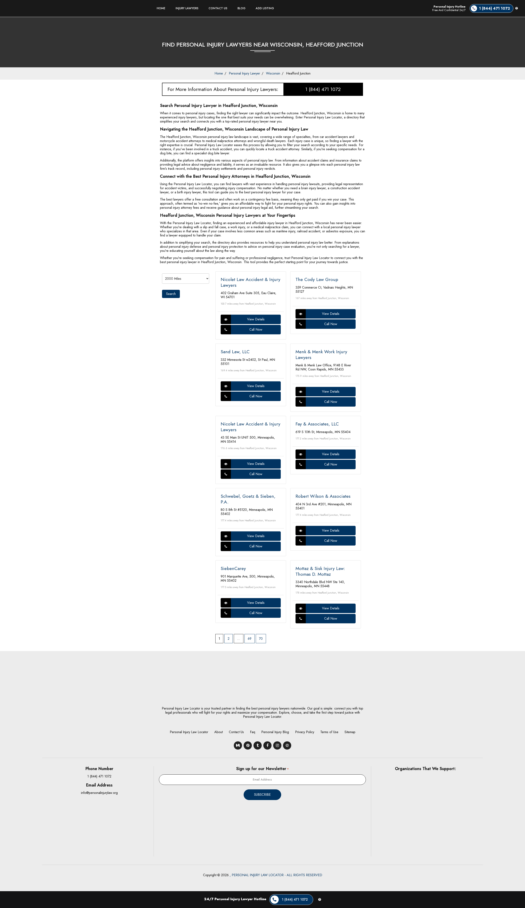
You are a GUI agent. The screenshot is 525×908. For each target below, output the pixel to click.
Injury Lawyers (187, 8)
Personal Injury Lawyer (244, 73)
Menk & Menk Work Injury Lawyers (321, 354)
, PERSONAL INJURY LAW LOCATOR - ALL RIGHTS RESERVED (276, 875)
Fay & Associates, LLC (317, 424)
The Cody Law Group (317, 279)
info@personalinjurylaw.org (99, 792)
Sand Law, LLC (235, 351)
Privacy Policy (304, 732)
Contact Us (218, 8)
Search (171, 293)
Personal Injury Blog (275, 732)
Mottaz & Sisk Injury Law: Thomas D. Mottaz (320, 571)
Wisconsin (273, 73)
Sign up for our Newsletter (262, 768)
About (218, 732)
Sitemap (350, 732)
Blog (241, 8)
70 (261, 638)
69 (249, 638)
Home (161, 8)
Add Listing (265, 8)
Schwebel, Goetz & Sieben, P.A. (248, 499)
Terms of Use (329, 732)
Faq (252, 732)
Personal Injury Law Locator (189, 732)
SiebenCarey (233, 568)
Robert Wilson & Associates (323, 496)
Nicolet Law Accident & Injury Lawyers (250, 282)
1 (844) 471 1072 (323, 89)
